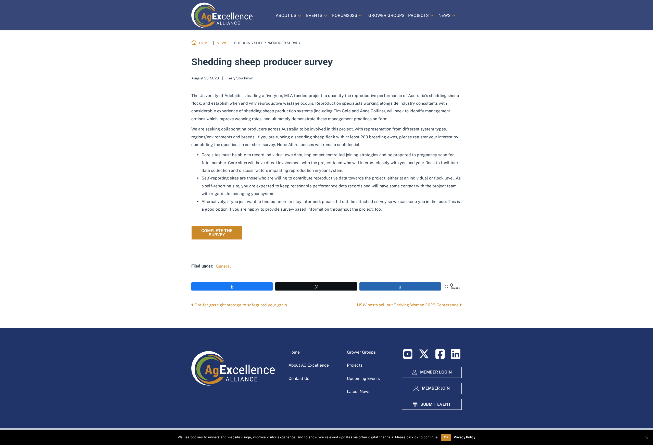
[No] (646, 437)
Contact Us (298, 378)
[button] (299, 15)
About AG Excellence (308, 365)
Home (294, 352)
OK (446, 437)
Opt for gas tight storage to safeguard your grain (240, 305)
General (223, 266)
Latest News (358, 391)
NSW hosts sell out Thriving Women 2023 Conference (408, 305)
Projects (354, 365)
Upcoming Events (363, 378)
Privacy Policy (464, 437)
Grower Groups (361, 352)
